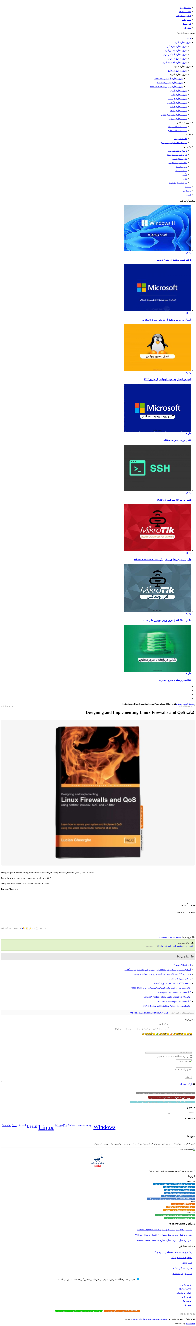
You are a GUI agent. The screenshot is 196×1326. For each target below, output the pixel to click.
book (178, 937)
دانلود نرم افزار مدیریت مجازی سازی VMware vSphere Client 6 (164, 1230)
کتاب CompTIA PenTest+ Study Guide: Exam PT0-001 (167, 997)
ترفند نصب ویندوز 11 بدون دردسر (173, 259)
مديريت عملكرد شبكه (182, 1268)
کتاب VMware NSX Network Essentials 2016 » (148, 1013)
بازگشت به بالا (186, 1084)
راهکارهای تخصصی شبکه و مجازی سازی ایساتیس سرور (149, 1319)
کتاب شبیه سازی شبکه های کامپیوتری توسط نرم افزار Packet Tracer (161, 988)
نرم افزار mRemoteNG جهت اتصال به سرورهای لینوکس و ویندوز (162, 974)
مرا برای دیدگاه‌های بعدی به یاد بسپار (174, 1056)
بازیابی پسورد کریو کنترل (180, 979)
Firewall (162, 937)
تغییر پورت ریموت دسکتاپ (177, 440)
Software (72, 1125)
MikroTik (61, 1125)
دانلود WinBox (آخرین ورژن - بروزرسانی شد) (167, 620)
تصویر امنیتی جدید (183, 1069)
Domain (6, 1125)
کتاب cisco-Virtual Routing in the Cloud (174, 1001)
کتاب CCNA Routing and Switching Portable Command (167, 1006)
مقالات (189, 704)
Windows (104, 1127)
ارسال (188, 1077)
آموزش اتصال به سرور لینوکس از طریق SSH (167, 379)
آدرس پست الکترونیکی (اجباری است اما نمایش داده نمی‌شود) (142, 1029)
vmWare (83, 1125)
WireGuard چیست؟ (182, 965)
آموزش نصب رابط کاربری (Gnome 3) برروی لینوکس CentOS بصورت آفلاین (157, 969)
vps (90, 1125)
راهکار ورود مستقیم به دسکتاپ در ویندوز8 (173, 1252)
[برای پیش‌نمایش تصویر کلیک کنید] (98, 865)
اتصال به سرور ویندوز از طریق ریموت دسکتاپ (166, 319)
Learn (32, 1126)
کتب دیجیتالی (181, 704)
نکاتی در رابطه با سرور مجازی (175, 680)
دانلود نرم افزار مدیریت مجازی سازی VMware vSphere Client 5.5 (163, 1235)
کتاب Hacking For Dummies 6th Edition (174, 992)
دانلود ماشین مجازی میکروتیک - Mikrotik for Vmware (162, 559)
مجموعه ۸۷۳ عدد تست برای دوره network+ (171, 983)
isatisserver (190, 1324)
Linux (170, 937)
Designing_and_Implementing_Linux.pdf (175, 946)
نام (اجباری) (164, 1024)
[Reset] (169, 1113)
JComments (4, 1082)
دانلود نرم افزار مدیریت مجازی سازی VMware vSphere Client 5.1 (163, 1240)
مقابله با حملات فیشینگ (181, 1257)
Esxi (14, 1125)
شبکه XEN (187, 1263)
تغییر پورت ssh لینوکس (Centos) (174, 499)
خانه (193, 704)
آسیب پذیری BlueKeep (182, 1273)
